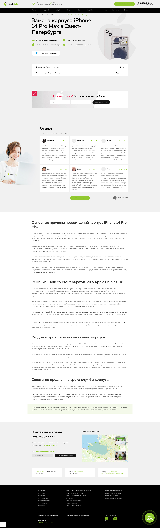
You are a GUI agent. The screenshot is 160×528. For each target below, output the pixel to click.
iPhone (34, 10)
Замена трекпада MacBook (74, 500)
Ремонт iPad (41, 495)
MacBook (46, 10)
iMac (78, 10)
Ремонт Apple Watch (44, 500)
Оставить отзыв (123, 197)
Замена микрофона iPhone (113, 493)
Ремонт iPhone (42, 490)
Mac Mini (90, 10)
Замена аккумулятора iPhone (113, 498)
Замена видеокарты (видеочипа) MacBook (78, 490)
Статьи (126, 10)
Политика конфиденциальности (48, 515)
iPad (68, 10)
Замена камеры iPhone (111, 495)
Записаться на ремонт (125, 4)
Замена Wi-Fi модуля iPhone (74, 493)
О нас (105, 10)
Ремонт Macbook (43, 498)
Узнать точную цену (48, 53)
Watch (58, 10)
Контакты (115, 10)
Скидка (149, 518)
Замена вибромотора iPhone (113, 490)
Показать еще (80, 198)
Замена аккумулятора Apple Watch (76, 495)
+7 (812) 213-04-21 (145, 3)
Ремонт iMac (41, 493)
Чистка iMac (69, 498)
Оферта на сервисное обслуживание (77, 515)
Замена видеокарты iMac (73, 505)
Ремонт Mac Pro (42, 503)
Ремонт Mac (41, 505)
